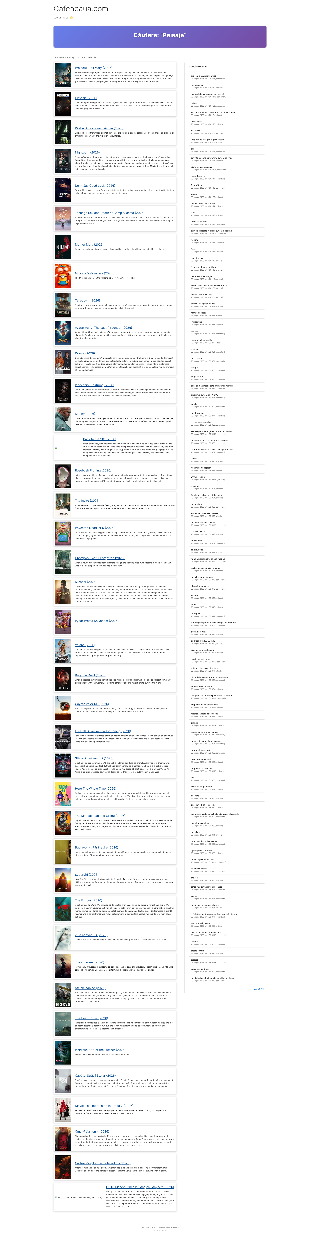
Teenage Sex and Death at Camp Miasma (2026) (110, 213)
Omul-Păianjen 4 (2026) (92, 1131)
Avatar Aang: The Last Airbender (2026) (103, 327)
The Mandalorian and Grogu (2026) (100, 816)
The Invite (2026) (87, 500)
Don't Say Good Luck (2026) (95, 185)
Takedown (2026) (87, 300)
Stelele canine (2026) (90, 988)
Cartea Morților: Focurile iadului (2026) (102, 1163)
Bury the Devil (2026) (90, 675)
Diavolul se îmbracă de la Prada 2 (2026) (104, 1106)
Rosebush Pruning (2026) (93, 470)
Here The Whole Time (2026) (95, 788)
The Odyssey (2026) (89, 962)
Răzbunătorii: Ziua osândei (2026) (99, 128)
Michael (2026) (86, 582)
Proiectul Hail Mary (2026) (93, 68)
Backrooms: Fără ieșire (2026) (96, 847)
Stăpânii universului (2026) (94, 758)
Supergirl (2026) (86, 874)
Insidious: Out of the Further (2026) (100, 1050)
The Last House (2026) (91, 1018)
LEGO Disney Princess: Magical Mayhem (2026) (140, 1187)
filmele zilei (91, 57)
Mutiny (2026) (85, 414)
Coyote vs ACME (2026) (92, 704)
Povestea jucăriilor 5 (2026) (95, 528)
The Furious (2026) (88, 900)
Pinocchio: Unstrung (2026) (94, 385)
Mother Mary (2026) (89, 244)
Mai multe (259, 989)
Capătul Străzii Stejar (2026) (95, 1075)
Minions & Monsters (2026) (94, 273)
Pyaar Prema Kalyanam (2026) (97, 621)
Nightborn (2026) (87, 152)
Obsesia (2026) (86, 98)
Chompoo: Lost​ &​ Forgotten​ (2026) (100, 558)
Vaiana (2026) (85, 645)
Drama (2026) (85, 353)
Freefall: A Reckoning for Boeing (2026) (103, 731)
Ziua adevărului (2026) (91, 935)
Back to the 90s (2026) (99, 439)
